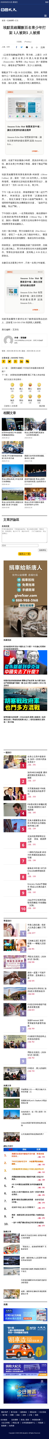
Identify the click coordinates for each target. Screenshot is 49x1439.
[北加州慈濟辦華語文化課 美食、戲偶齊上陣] (15, 840)
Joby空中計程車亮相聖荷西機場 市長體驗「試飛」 (36, 903)
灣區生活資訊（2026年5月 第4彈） (36, 958)
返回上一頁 (24, 554)
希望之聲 (15, 1423)
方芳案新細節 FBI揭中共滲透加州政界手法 (36, 791)
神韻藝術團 (36, 1420)
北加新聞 (10, 20)
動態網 (3, 1426)
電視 (36, 1415)
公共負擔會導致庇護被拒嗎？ (32, 1134)
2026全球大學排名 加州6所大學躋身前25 (37, 989)
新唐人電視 (25, 1420)
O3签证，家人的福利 (36, 1068)
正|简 (43, 47)
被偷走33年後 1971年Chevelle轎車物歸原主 (37, 871)
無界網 (11, 1426)
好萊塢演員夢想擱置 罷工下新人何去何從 (27, 375)
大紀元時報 (5, 1423)
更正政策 (14, 1412)
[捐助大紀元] (25, 1375)
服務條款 (23, 1412)
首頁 (3, 20)
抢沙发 (42, 406)
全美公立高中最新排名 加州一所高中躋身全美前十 (36, 759)
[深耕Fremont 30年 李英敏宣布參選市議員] (15, 1024)
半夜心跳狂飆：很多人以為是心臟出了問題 (36, 927)
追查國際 (14, 1420)
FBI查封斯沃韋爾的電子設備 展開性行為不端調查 (37, 807)
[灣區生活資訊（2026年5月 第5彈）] (15, 1056)
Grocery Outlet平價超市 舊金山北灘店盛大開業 (37, 887)
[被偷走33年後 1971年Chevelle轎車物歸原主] (15, 872)
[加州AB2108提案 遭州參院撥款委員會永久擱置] (15, 776)
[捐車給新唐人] (25, 637)
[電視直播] (25, 1403)
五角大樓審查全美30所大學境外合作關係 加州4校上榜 (36, 823)
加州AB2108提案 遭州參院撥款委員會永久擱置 (37, 775)
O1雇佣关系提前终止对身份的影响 (36, 1037)
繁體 (46, 2)
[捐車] (25, 1359)
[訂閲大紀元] (25, 1320)
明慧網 (40, 1423)
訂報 (30, 1415)
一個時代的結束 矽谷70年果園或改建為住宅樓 (36, 855)
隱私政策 (33, 1412)
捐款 (18, 1415)
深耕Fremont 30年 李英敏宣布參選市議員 (36, 1023)
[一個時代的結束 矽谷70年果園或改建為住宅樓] (15, 856)
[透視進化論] (25, 916)
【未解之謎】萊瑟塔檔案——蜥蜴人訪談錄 (36, 943)
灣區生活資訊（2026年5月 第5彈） (36, 1053)
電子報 (4, 1415)
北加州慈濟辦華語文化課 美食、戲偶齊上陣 (36, 839)
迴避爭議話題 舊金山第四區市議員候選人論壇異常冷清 (35, 481)
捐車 (24, 1415)
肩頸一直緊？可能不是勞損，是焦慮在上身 (36, 975)
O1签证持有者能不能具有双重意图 (36, 1005)
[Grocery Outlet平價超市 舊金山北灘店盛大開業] (15, 888)
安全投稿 (42, 1412)
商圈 (12, 1415)
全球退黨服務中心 (28, 1423)
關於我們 (4, 1412)
